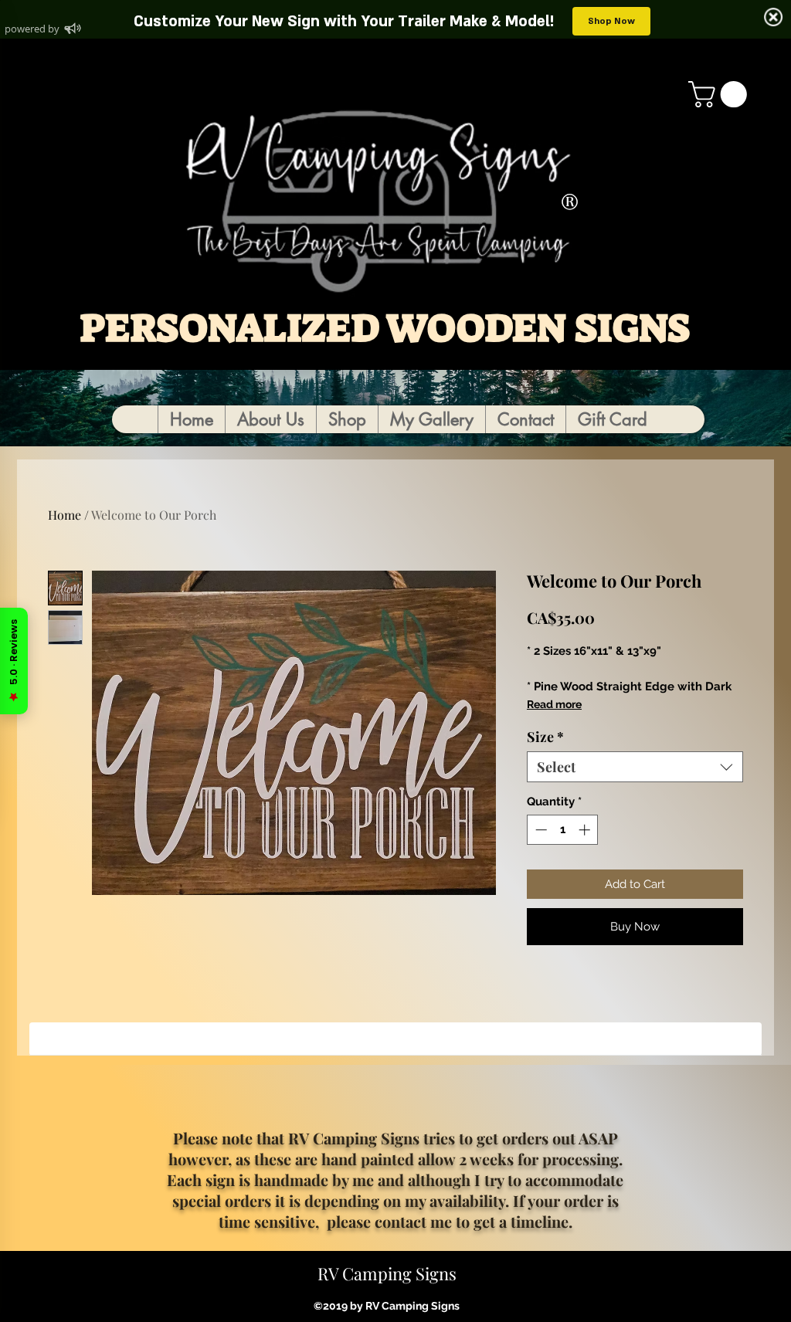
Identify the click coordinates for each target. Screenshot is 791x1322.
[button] (720, 94)
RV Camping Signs (387, 1273)
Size (545, 736)
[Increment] (585, 829)
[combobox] (635, 766)
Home (64, 515)
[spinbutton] (562, 829)
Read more (554, 704)
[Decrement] (539, 829)
